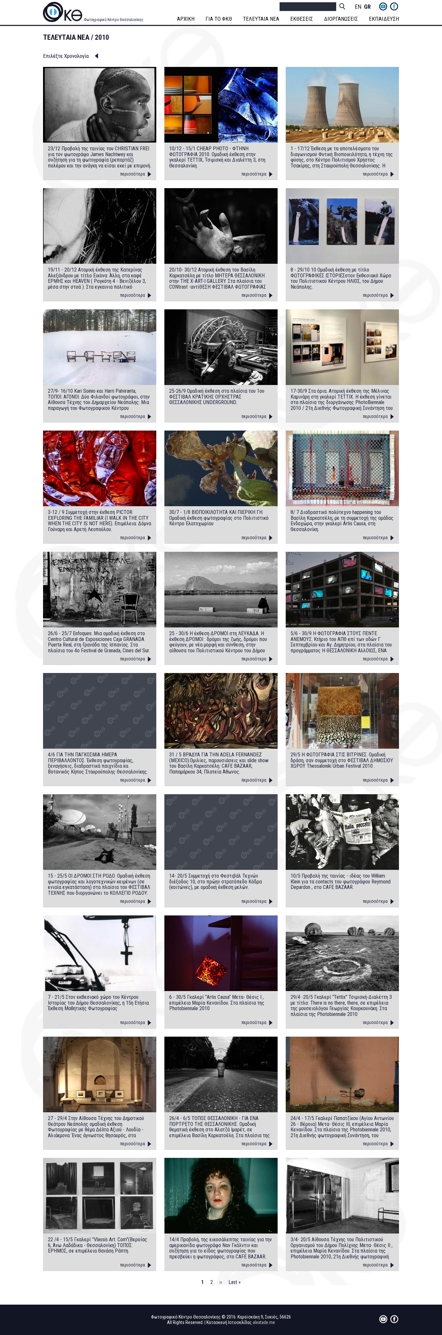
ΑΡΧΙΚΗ (185, 19)
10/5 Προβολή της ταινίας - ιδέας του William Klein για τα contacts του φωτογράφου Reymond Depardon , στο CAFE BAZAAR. (341, 881)
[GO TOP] (422, 1263)
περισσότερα (132, 173)
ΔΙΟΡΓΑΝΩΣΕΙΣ (341, 19)
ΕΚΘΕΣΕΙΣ (301, 19)
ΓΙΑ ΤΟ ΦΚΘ (218, 19)
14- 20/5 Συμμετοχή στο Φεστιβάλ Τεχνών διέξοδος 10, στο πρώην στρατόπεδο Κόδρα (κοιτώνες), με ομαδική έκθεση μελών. (215, 881)
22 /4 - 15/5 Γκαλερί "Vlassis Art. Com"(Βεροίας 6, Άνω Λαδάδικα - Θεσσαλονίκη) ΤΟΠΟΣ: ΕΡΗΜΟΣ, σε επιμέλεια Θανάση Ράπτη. (97, 1245)
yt (383, 6)
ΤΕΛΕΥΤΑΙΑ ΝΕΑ (261, 19)
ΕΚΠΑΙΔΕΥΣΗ (384, 19)
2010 (102, 37)
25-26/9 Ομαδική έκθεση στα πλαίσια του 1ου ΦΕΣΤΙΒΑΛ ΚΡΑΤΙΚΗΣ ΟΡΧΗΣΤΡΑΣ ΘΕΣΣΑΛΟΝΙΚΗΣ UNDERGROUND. (216, 396)
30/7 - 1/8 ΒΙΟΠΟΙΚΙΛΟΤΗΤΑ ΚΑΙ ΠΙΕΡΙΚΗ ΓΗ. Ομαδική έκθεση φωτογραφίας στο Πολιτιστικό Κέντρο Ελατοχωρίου (219, 518)
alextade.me (264, 1322)
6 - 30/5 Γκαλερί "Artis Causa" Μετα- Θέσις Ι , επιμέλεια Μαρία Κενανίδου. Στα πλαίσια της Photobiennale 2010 (216, 1002)
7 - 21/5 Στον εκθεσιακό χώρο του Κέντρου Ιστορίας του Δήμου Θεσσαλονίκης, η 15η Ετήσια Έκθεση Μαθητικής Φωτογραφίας (98, 1002)
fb (394, 6)
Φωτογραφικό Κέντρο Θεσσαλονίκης (113, 19)
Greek (367, 7)
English (358, 7)
